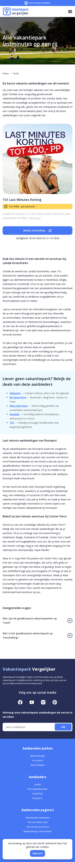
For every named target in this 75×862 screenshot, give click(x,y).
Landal (37, 784)
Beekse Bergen (37, 755)
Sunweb (14, 414)
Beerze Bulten (37, 765)
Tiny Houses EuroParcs (37, 826)
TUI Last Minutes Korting (22, 200)
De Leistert (37, 760)
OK (63, 727)
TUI (12, 422)
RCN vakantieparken (37, 789)
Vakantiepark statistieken (37, 817)
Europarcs (37, 798)
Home (6, 73)
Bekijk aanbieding (34, 230)
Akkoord (37, 853)
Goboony (15, 393)
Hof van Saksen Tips (37, 822)
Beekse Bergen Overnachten (38, 831)
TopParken (37, 793)
